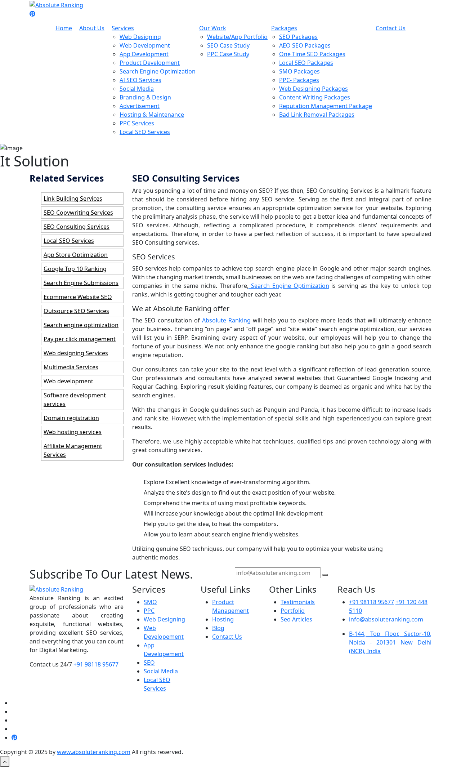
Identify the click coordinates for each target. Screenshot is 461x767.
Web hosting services (73, 432)
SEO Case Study (228, 45)
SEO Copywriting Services (78, 213)
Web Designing (140, 37)
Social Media (137, 89)
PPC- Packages (299, 80)
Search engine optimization (81, 325)
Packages (284, 28)
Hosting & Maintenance (152, 115)
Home (63, 28)
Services (123, 28)
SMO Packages (299, 71)
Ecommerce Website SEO (78, 297)
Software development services (75, 399)
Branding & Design (145, 97)
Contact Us (391, 28)
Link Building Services (73, 198)
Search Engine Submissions (81, 283)
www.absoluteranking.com (93, 752)
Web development (68, 381)
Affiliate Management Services (73, 450)
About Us (91, 28)
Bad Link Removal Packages (316, 115)
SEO (149, 662)
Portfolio (293, 611)
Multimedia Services (71, 367)
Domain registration (71, 418)
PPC (149, 611)
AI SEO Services (140, 80)
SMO (150, 602)
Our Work (212, 28)
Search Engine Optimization (158, 71)
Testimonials (298, 602)
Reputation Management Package (325, 106)
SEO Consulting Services (76, 227)
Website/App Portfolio (237, 37)
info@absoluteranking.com (386, 619)
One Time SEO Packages (312, 54)
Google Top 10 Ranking (75, 269)
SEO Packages (298, 37)
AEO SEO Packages (305, 45)
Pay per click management (80, 339)
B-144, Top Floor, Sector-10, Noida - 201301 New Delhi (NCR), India (390, 642)
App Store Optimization (76, 255)
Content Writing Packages (314, 97)
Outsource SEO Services (76, 311)
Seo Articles (296, 619)
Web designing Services (76, 353)
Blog (218, 628)
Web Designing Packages (313, 89)
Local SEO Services (145, 132)
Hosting (223, 619)
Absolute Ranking (226, 320)
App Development (144, 54)
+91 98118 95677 (95, 664)
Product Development (150, 63)
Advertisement (140, 106)
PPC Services (137, 123)
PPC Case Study (228, 54)
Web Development (145, 45)
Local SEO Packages (306, 63)
